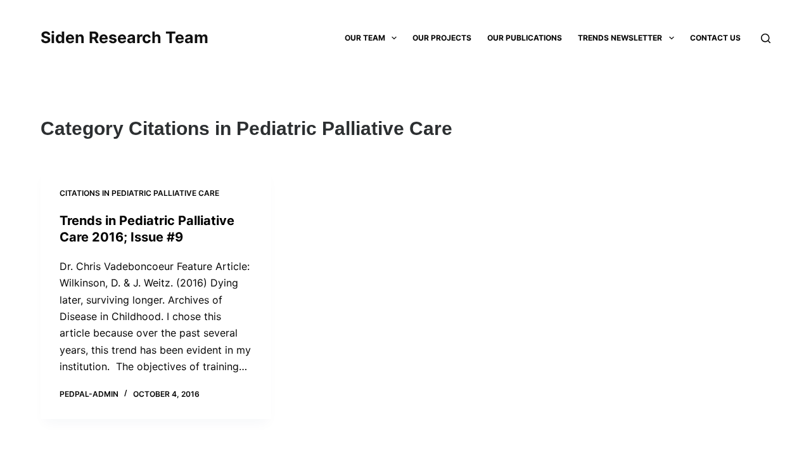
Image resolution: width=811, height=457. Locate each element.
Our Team (365, 37)
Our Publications (524, 37)
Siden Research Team (124, 37)
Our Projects (441, 37)
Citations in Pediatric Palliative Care (139, 193)
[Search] (765, 38)
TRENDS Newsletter (620, 37)
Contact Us (715, 37)
